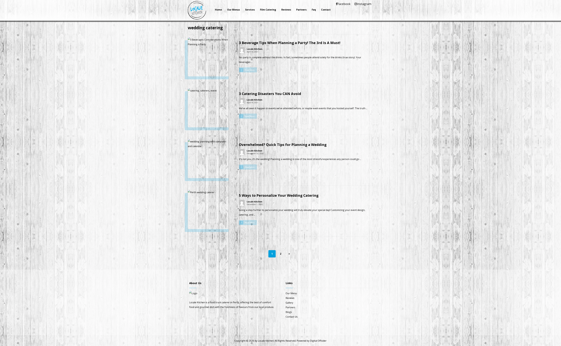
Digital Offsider (318, 340)
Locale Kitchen (254, 49)
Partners (290, 307)
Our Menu (291, 293)
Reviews (290, 298)
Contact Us (292, 316)
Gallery (289, 302)
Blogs (289, 312)
